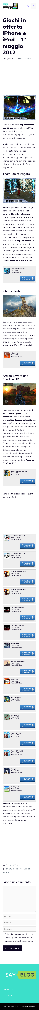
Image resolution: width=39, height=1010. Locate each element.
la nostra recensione (23, 217)
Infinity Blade (12, 869)
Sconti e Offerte (13, 865)
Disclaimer (7, 995)
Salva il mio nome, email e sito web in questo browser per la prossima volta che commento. (19, 937)
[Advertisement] (20, 78)
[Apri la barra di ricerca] (28, 6)
